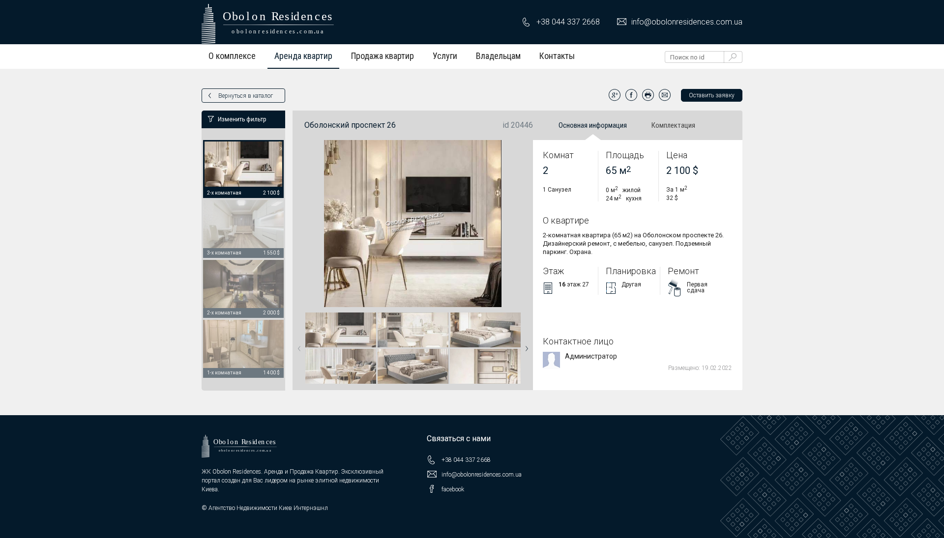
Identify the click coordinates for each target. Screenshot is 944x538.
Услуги (445, 56)
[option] (243, 169)
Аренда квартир (303, 56)
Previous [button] (297, 345)
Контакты (557, 56)
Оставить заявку (712, 95)
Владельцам (498, 56)
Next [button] (525, 345)
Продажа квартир (382, 56)
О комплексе (232, 56)
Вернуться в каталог (245, 95)
